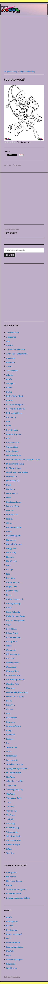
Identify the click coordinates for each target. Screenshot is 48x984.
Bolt (8, 421)
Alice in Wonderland (15, 349)
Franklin (10, 510)
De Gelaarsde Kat (14, 455)
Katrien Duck (12, 591)
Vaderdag (10, 823)
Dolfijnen (10, 489)
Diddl (8, 485)
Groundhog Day (13, 536)
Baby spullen (12, 921)
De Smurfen (11, 476)
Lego (8, 625)
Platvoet (10, 709)
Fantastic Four (12, 506)
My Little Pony (12, 684)
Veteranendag (12, 832)
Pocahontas (11, 718)
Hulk (8, 565)
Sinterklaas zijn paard (16, 889)
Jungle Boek (11, 586)
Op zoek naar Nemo (15, 696)
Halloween (11, 540)
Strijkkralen (11, 968)
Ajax (8, 341)
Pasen (9, 701)
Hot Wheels (11, 561)
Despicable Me (12, 481)
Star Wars (10, 777)
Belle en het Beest (14, 413)
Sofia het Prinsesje (14, 764)
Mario (9, 646)
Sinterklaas (11, 756)
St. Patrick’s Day (13, 773)
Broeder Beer (12, 430)
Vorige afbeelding (10, 71)
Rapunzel (10, 735)
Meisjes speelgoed (14, 959)
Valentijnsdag (12, 828)
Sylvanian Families (14, 781)
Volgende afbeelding (27, 71)
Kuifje (9, 608)
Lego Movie (11, 629)
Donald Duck (12, 493)
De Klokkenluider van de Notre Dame (23, 459)
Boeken (9, 926)
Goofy (8, 531)
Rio (7, 743)
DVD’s (9, 938)
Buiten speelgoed (14, 934)
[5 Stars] (15, 142)
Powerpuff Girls (13, 726)
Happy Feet (11, 548)
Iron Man (10, 578)
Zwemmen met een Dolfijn (18, 898)
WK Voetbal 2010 (13, 840)
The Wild (10, 794)
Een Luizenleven (13, 502)
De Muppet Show (13, 468)
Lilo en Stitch (12, 633)
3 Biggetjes (11, 337)
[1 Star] (5, 142)
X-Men (9, 849)
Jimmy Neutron (13, 582)
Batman (9, 400)
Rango (9, 730)
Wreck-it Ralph (13, 845)
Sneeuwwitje (12, 760)
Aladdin (9, 345)
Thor (8, 802)
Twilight (10, 819)
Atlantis (9, 375)
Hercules (10, 557)
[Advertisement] (24, 43)
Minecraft (10, 658)
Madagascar (11, 641)
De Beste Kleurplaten (12, 977)
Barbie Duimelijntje (15, 396)
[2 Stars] (7, 142)
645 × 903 (17, 165)
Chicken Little (12, 443)
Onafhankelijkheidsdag (17, 692)
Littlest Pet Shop (13, 637)
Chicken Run (12, 447)
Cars (8, 438)
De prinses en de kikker (17, 472)
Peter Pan (10, 705)
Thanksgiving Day (14, 790)
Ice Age (9, 570)
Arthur (9, 366)
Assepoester (11, 371)
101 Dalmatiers (12, 333)
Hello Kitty (11, 553)
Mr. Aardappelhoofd (15, 680)
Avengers (10, 383)
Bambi (9, 388)
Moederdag (11, 667)
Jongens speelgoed (14, 947)
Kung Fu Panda (13, 612)
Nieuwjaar (10, 688)
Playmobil (10, 964)
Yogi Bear (10, 853)
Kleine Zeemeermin (15, 599)
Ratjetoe (10, 739)
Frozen (9, 519)
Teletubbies (11, 785)
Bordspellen (11, 930)
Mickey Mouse (12, 654)
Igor (8, 574)
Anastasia (10, 358)
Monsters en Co (13, 675)
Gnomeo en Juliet (14, 527)
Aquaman (10, 362)
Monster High (12, 671)
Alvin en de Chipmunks (16, 354)
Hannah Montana (14, 544)
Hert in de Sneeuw (14, 881)
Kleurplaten (11, 872)
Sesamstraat (11, 747)
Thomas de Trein (14, 798)
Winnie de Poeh (13, 836)
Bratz (8, 426)
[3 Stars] (10, 142)
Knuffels (10, 951)
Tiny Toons (11, 811)
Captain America (13, 434)
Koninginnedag (13, 603)
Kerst (8, 595)
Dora (8, 498)
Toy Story (10, 815)
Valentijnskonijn (13, 894)
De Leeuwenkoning (15, 464)
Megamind (11, 650)
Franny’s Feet (12, 514)
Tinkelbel (10, 806)
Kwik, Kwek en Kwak (15, 616)
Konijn (9, 885)
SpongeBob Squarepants (17, 768)
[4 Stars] (12, 142)
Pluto (8, 713)
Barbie (9, 392)
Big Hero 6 (11, 417)
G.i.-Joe (9, 523)
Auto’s (9, 379)
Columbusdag (12, 451)
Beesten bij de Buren (15, 409)
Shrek (9, 751)
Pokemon (10, 722)
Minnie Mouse (12, 663)
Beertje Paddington (14, 404)
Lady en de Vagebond (15, 620)
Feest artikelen (13, 943)
